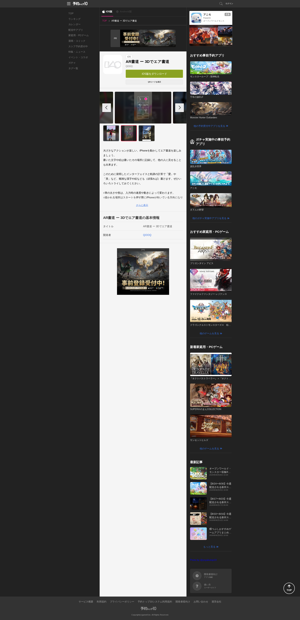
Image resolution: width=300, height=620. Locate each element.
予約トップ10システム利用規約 (155, 601)
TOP (70, 13)
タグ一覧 (73, 68)
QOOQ (129, 66)
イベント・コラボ (78, 57)
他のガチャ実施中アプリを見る (209, 218)
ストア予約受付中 (78, 46)
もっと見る (209, 546)
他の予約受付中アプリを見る (209, 126)
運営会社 (216, 601)
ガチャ (72, 62)
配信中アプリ (75, 29)
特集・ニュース (76, 51)
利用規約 (101, 601)
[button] (179, 107)
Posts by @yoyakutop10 (203, 560)
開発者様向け (183, 601)
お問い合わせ (201, 601)
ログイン (229, 3)
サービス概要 (86, 601)
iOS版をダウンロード (154, 73)
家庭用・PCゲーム (78, 35)
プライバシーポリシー (122, 601)
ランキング (74, 19)
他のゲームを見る (209, 333)
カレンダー (74, 24)
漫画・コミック (76, 40)
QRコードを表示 (154, 82)
